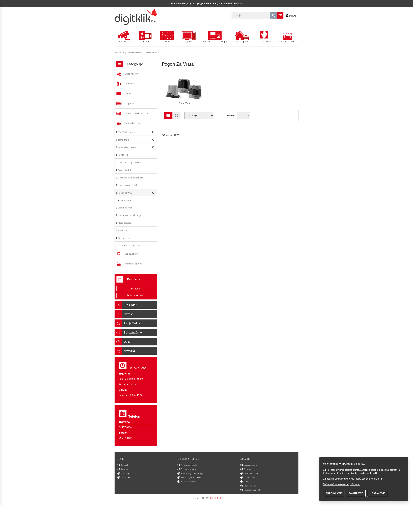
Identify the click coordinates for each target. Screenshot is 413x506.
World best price (251, 473)
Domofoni (145, 41)
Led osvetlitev (264, 41)
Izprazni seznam (135, 295)
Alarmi (167, 41)
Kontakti (124, 465)
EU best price (250, 477)
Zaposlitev (125, 477)
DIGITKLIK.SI (215, 497)
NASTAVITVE (377, 493)
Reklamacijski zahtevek (191, 477)
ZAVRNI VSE (356, 493)
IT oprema (188, 41)
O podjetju (125, 473)
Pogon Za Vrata (152, 52)
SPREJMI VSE (334, 493)
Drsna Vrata (184, 103)
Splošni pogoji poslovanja (192, 473)
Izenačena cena (250, 465)
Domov (120, 52)
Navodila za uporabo (253, 489)
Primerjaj (135, 288)
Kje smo (124, 469)
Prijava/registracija (189, 465)
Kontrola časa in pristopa (215, 41)
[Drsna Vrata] (184, 88)
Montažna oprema (287, 41)
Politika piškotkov (188, 481)
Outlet (246, 481)
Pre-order (248, 469)
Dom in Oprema (241, 41)
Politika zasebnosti (189, 469)
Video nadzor (123, 41)
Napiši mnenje (250, 485)
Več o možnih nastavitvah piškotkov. (341, 484)
